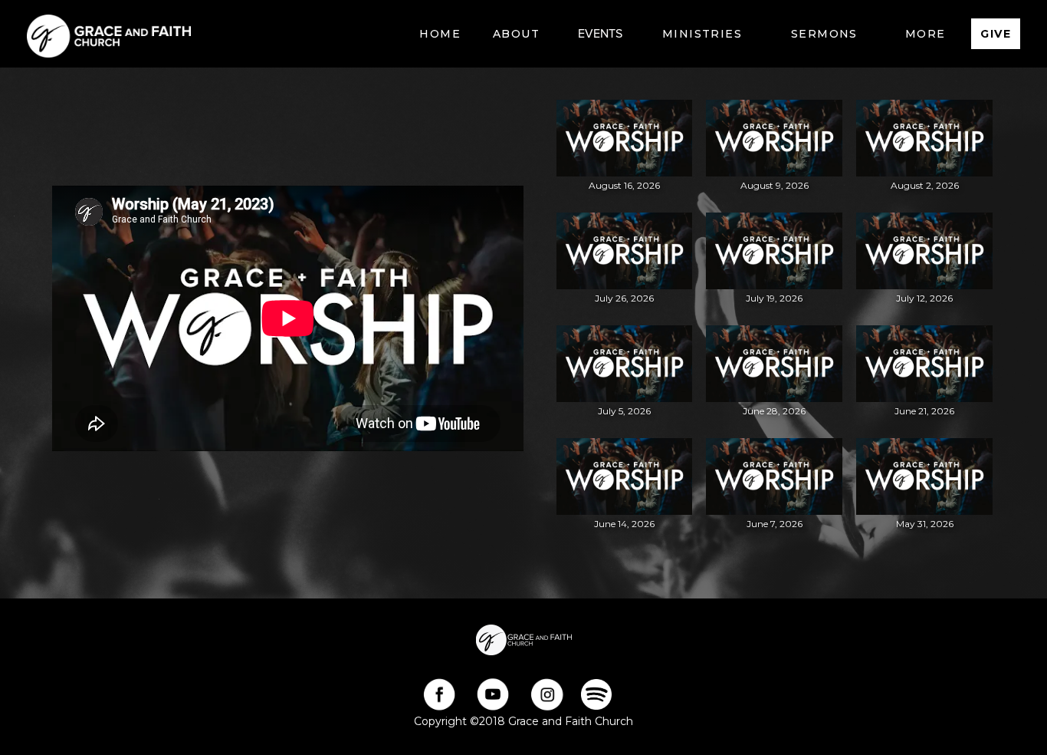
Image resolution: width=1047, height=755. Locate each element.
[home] (109, 34)
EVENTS (600, 33)
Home (440, 34)
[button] (516, 33)
